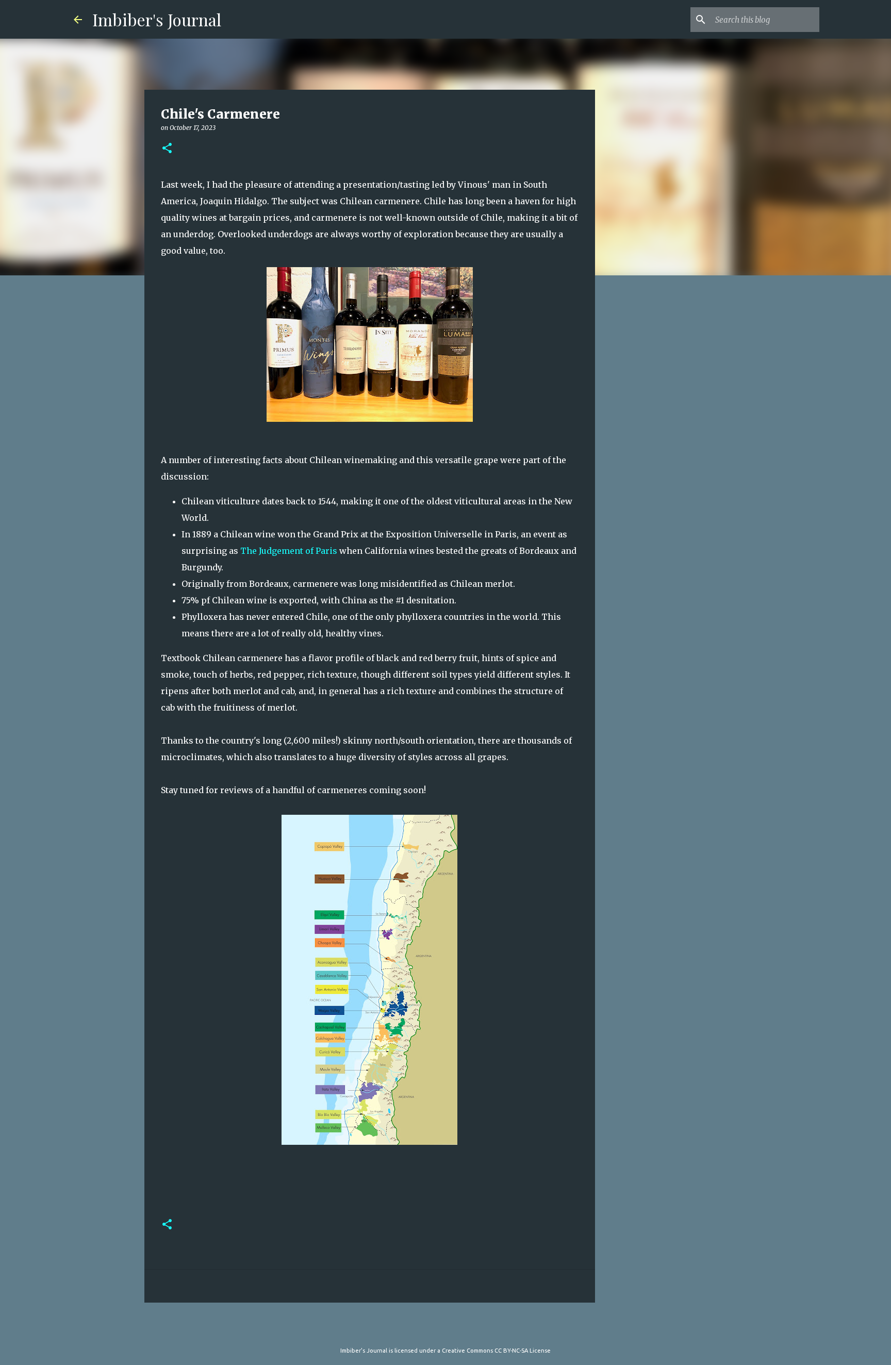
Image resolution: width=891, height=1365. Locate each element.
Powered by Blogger (452, 1329)
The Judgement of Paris (288, 551)
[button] (167, 149)
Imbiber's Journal (156, 19)
